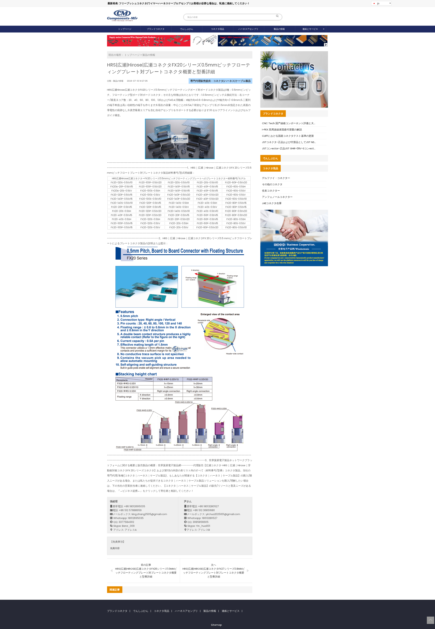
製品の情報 (279, 29)
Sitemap (216, 625)
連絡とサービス (310, 29)
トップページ (124, 29)
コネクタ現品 (217, 29)
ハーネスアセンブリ (248, 29)
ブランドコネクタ (155, 29)
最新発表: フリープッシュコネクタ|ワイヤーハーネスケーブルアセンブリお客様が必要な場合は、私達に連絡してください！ (179, 3)
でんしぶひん (186, 29)
